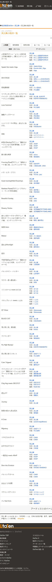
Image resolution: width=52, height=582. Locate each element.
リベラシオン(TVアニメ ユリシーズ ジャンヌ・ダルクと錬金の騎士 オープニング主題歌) (13, 96)
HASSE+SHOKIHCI (40, 467)
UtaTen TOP (4, 535)
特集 (30, 6)
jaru (40, 174)
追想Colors (5, 227)
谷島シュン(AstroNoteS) (41, 79)
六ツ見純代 (37, 87)
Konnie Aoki (38, 68)
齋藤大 (36, 395)
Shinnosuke (38, 310)
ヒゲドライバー (39, 135)
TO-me (36, 174)
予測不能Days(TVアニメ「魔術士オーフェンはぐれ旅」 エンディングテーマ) (13, 262)
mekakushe (37, 126)
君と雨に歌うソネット (9, 354)
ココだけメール (38, 535)
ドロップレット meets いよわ (11, 300)
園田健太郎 (37, 373)
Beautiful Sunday (7, 198)
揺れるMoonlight (7, 245)
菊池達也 (37, 156)
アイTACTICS (6, 501)
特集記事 (3, 552)
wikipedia (21, 518)
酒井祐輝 (37, 238)
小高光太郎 (37, 166)
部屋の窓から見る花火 (9, 411)
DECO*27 (37, 382)
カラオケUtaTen (5, 558)
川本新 (36, 448)
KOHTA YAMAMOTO (40, 98)
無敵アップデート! (8, 115)
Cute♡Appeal (6, 362)
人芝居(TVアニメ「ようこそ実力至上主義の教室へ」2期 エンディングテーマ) (13, 56)
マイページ (4, 541)
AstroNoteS (37, 321)
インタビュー (4, 563)
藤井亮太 (41, 220)
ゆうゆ (36, 289)
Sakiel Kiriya (38, 66)
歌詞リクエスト (38, 541)
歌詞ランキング (5, 544)
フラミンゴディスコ (8, 492)
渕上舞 (31, 53)
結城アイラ (37, 353)
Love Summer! (6, 105)
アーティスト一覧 (39, 544)
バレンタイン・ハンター (10, 271)
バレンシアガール (7, 474)
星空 (3, 253)
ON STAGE (5, 78)
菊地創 (36, 413)
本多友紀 (37, 192)
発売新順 (16, 45)
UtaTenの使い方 (38, 549)
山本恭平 (37, 273)
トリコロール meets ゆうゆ (11, 290)
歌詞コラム (4, 547)
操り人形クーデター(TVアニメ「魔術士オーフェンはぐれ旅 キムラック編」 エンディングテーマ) (13, 218)
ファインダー (6, 336)
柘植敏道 (37, 503)
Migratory (4, 428)
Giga (44, 68)
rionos (36, 329)
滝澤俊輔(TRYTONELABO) (42, 209)
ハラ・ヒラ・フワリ (8, 172)
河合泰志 (37, 116)
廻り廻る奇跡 (6, 154)
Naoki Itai (37, 387)
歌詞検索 (21, 6)
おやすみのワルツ (7, 446)
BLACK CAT (5, 319)
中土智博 (37, 107)
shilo (35, 198)
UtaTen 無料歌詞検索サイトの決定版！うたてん (14, 568)
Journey (4, 402)
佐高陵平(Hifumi (43, 55)
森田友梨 (37, 229)
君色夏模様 (5, 87)
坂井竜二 (37, 190)
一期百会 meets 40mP (9, 455)
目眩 (3, 134)
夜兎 (35, 220)
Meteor (3, 236)
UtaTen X (36, 538)
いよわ (36, 299)
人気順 (5, 45)
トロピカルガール (7, 437)
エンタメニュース (6, 549)
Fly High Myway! (7, 345)
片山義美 (37, 90)
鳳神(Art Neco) (38, 227)
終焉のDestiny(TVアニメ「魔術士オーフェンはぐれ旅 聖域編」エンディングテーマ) (14, 144)
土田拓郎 (37, 264)
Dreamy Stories (6, 208)
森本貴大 (37, 247)
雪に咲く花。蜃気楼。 (9, 327)
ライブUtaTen (5, 561)
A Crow (3, 419)
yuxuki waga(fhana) (40, 421)
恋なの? (4, 393)
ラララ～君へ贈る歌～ (9, 280)
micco (36, 154)
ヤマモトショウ (39, 492)
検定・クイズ (4, 555)
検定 (39, 6)
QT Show (4, 310)
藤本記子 (37, 364)
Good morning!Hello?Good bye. (12, 181)
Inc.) (35, 55)
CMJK (36, 437)
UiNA (44, 166)
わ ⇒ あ (47, 45)
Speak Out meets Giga (9, 67)
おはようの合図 (6, 483)
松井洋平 (42, 96)
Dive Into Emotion (7, 465)
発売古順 (26, 45)
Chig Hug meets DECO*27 (10, 383)
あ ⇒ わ (37, 45)
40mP (36, 144)
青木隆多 (37, 183)
